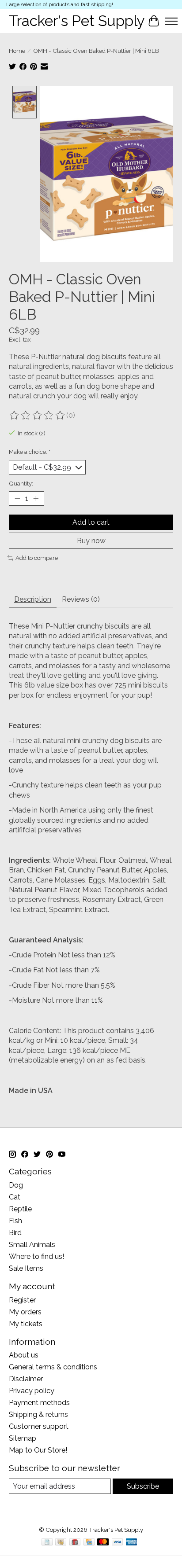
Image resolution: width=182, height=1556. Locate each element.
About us (23, 1355)
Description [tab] (32, 599)
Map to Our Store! (38, 1450)
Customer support (38, 1426)
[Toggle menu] (171, 21)
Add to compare (36, 557)
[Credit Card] (89, 1542)
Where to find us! (36, 1256)
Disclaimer (26, 1379)
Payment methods (39, 1402)
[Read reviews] (37, 415)
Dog (16, 1185)
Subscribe (143, 1486)
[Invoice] (47, 1542)
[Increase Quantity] (36, 498)
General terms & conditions (53, 1367)
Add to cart (91, 522)
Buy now (91, 541)
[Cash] (60, 1542)
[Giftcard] (74, 1542)
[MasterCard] (103, 1542)
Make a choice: (29, 451)
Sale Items (26, 1268)
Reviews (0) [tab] (81, 599)
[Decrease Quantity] (17, 498)
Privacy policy (31, 1391)
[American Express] (131, 1542)
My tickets (25, 1324)
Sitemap (22, 1438)
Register (22, 1300)
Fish (15, 1221)
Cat (14, 1197)
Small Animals (32, 1244)
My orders (25, 1312)
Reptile (20, 1209)
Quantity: (21, 483)
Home (17, 50)
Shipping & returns (38, 1414)
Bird (15, 1233)
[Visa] (117, 1542)
